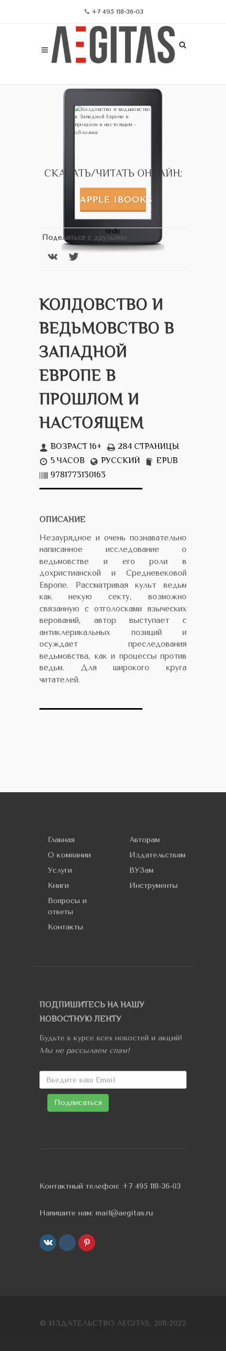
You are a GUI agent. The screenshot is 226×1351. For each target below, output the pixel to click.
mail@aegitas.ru (124, 1213)
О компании (69, 855)
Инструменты (153, 885)
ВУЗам (141, 870)
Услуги (60, 870)
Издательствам (157, 855)
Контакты (65, 927)
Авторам (144, 839)
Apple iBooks (113, 199)
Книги (58, 885)
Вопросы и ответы (67, 906)
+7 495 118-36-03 (151, 1186)
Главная (61, 839)
